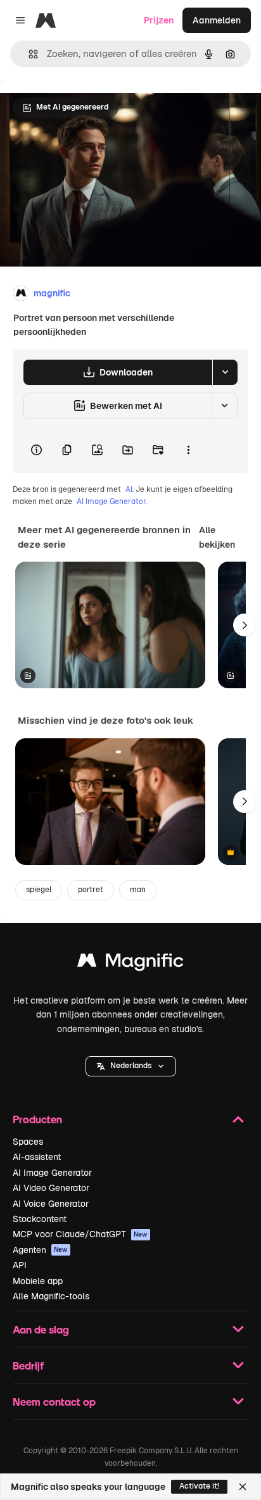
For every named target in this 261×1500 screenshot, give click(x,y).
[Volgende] (244, 625)
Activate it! (199, 1486)
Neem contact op (54, 1401)
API (20, 1265)
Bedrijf (28, 1365)
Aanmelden (217, 20)
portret (90, 890)
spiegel (38, 890)
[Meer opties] (188, 450)
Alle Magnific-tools (51, 1296)
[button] (131, 1066)
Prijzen (159, 20)
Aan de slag (41, 1329)
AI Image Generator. (112, 501)
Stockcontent (40, 1219)
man (138, 890)
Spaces (28, 1141)
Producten (37, 1119)
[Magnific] (130, 963)
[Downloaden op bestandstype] (225, 372)
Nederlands (130, 1066)
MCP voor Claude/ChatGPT (80, 1234)
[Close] (242, 1486)
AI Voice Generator (51, 1203)
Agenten (40, 1250)
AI (128, 489)
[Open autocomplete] (28, 54)
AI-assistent (37, 1157)
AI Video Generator (51, 1188)
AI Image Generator (52, 1172)
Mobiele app (38, 1281)
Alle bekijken (217, 537)
